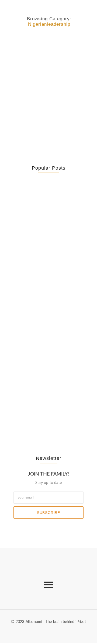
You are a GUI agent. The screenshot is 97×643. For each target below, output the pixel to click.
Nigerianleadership (38, 41)
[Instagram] (61, 632)
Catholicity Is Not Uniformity (36, 249)
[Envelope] (35, 632)
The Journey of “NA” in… (47, 422)
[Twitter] (53, 632)
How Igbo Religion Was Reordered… (43, 315)
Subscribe (48, 512)
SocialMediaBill (69, 41)
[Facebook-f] (44, 632)
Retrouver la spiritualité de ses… (45, 212)
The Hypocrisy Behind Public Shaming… (42, 374)
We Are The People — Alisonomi (42, 55)
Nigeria (14, 41)
